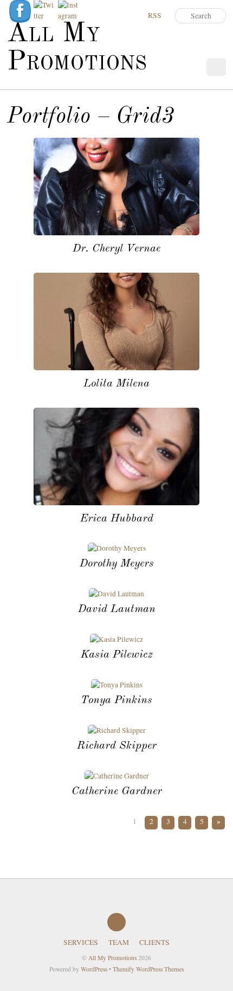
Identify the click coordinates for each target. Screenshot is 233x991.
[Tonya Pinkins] (117, 685)
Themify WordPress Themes (148, 969)
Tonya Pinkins (116, 700)
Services (80, 942)
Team (118, 942)
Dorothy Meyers (117, 563)
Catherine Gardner (117, 791)
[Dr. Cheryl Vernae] (116, 232)
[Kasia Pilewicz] (116, 639)
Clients (154, 942)
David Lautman (117, 609)
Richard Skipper (117, 745)
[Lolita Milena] (116, 367)
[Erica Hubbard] (116, 502)
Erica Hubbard (116, 518)
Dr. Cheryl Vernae (116, 248)
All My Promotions (112, 958)
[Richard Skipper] (117, 730)
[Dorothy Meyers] (117, 548)
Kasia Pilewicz (117, 654)
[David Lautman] (116, 594)
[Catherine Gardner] (117, 776)
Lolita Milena (116, 383)
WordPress (94, 969)
